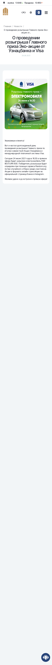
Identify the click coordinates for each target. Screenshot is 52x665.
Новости (18, 26)
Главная (7, 26)
